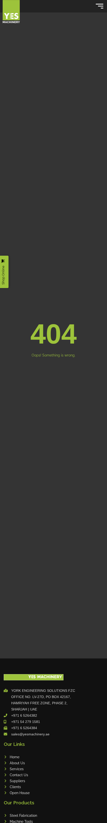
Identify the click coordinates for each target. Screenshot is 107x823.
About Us (17, 763)
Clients (15, 787)
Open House (20, 793)
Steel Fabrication (23, 816)
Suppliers (17, 781)
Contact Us (19, 775)
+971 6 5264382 (24, 715)
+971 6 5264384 (24, 728)
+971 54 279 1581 (25, 722)
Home (14, 757)
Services (17, 769)
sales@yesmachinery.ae (30, 734)
